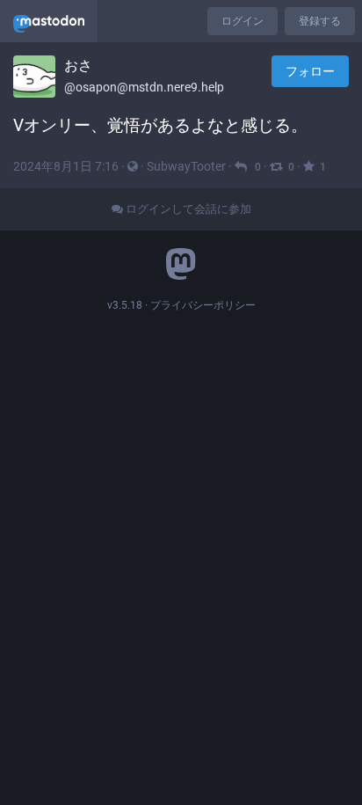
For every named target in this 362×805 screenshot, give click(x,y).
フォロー (310, 71)
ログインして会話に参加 (187, 209)
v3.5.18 (124, 305)
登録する (320, 21)
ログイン (242, 21)
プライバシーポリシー (203, 305)
